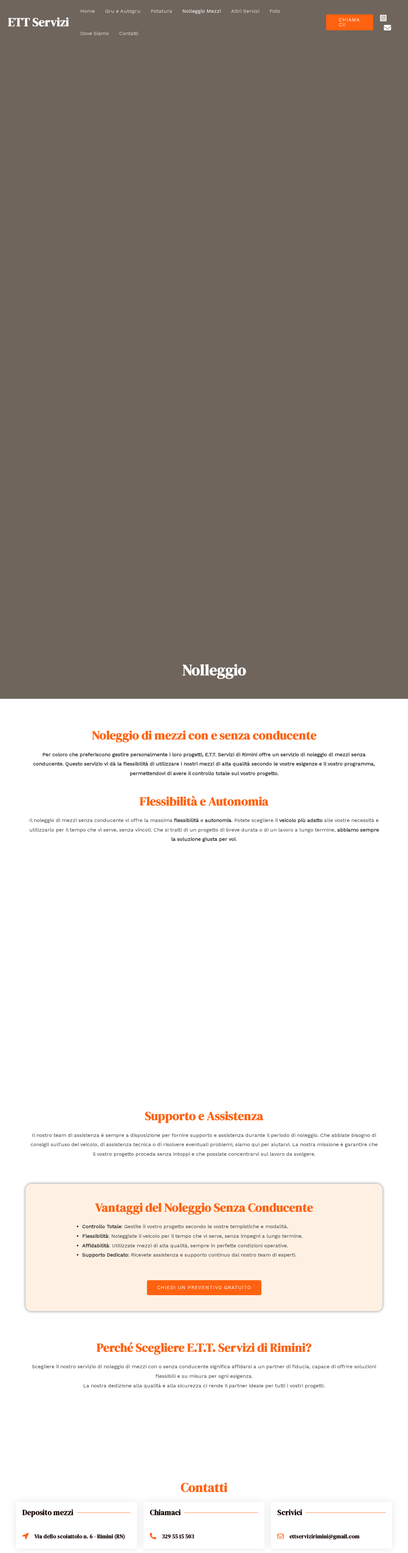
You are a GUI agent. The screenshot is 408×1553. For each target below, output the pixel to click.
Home (87, 11)
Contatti (128, 33)
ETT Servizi (38, 22)
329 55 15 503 (178, 1536)
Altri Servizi (245, 11)
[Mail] (387, 27)
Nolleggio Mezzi (201, 11)
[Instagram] (383, 18)
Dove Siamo (94, 33)
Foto (275, 11)
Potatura (161, 11)
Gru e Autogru (123, 11)
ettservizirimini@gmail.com (324, 1536)
